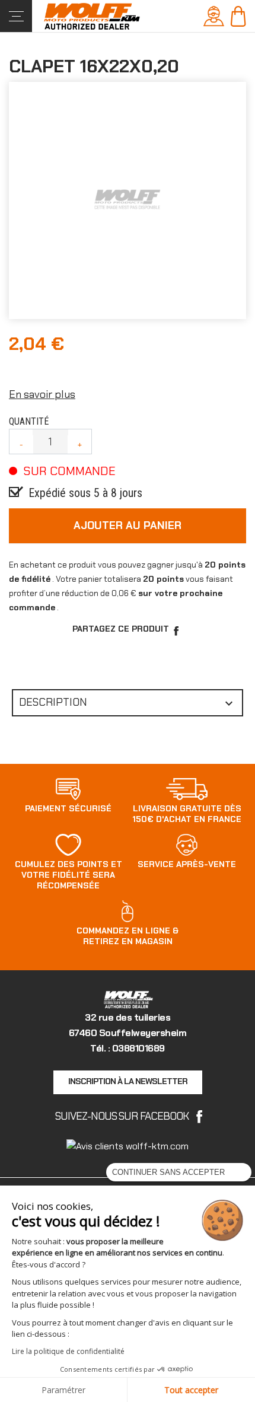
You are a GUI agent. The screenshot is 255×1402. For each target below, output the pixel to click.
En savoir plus (42, 394)
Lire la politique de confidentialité (68, 1351)
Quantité (29, 421)
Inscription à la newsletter (127, 1081)
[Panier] (238, 15)
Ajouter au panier (127, 525)
